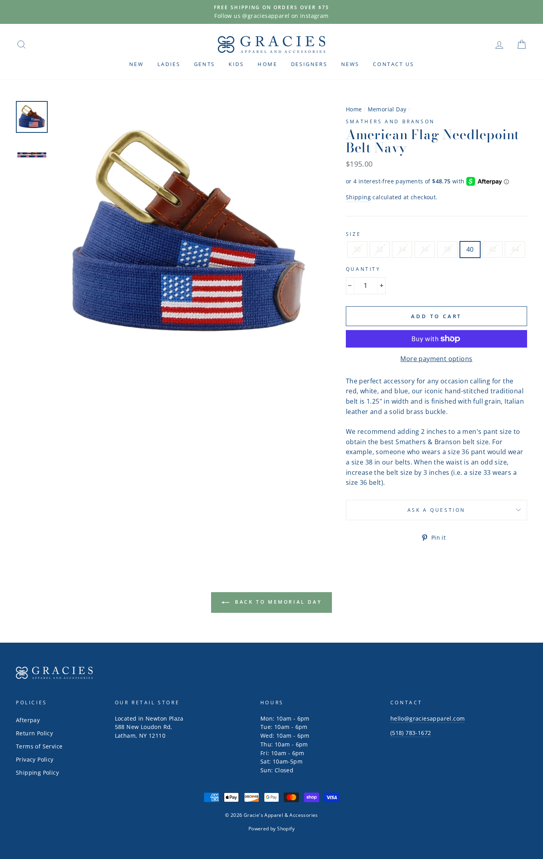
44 (515, 249)
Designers (309, 64)
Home (267, 64)
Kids (236, 64)
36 (425, 249)
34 (402, 249)
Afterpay (28, 720)
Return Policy (34, 733)
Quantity (363, 269)
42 (492, 249)
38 (447, 249)
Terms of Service (39, 746)
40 (470, 249)
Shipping (358, 197)
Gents (204, 64)
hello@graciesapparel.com (427, 718)
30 (357, 249)
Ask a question (436, 510)
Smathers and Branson (390, 121)
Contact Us (393, 64)
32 (380, 249)
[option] (271, 12)
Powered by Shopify (271, 828)
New (136, 64)
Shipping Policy (37, 772)
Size (353, 234)
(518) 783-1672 (410, 733)
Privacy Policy (35, 759)
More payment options (436, 358)
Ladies (168, 64)
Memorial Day (387, 109)
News (350, 64)
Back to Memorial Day (277, 602)
